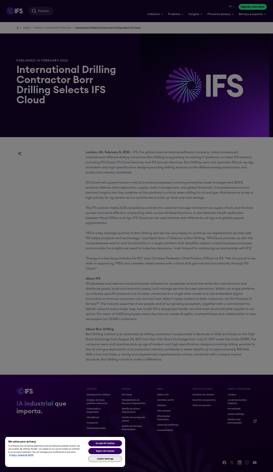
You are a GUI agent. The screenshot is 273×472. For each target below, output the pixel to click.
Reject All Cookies (105, 451)
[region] (65, 452)
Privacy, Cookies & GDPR (21, 455)
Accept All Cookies (105, 443)
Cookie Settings (105, 458)
